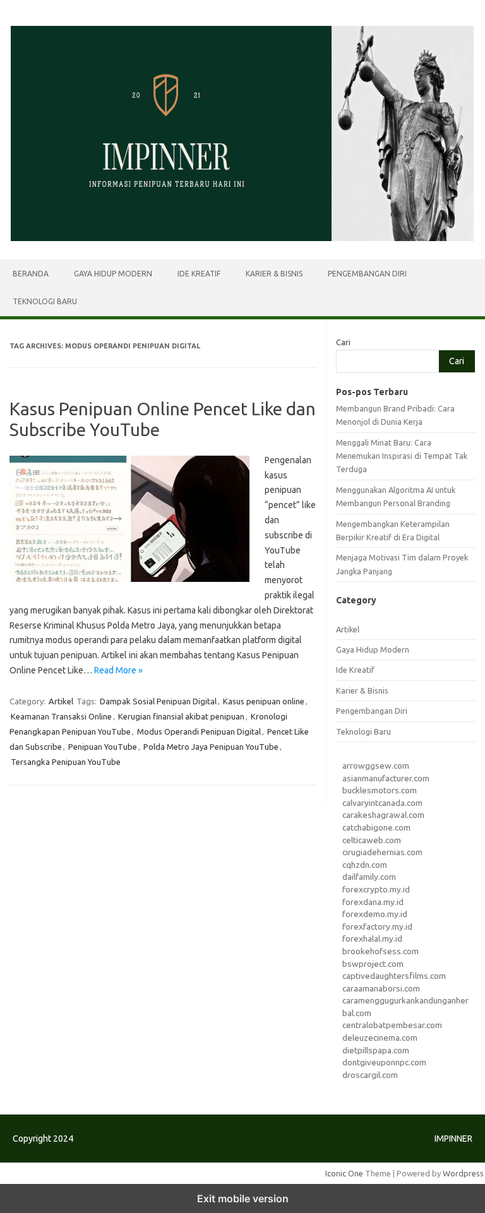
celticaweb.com (371, 840)
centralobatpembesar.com (392, 1025)
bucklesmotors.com (379, 790)
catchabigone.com (376, 827)
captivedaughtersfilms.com (394, 976)
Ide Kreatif (198, 273)
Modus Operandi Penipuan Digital (199, 731)
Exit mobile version (243, 1198)
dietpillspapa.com (375, 1050)
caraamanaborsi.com (381, 988)
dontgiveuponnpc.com (384, 1062)
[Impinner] (242, 238)
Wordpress (463, 1173)
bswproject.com (373, 964)
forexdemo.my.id (374, 914)
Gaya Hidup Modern (113, 273)
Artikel (61, 701)
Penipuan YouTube (102, 746)
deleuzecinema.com (379, 1038)
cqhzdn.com (364, 865)
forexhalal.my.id (372, 938)
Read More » (118, 670)
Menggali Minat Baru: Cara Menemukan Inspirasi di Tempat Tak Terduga (401, 456)
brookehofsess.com (380, 951)
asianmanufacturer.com (385, 778)
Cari (343, 342)
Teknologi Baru (45, 301)
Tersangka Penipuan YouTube (66, 761)
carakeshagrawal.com (383, 815)
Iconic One (344, 1173)
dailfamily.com (369, 877)
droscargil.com (370, 1075)
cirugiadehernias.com (382, 852)
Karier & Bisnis (274, 273)
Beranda (31, 273)
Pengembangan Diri (367, 273)
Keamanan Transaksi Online (61, 716)
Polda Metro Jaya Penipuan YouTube (210, 746)
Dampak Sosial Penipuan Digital (158, 701)
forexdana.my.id (373, 902)
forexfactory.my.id (377, 926)
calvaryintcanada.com (382, 803)
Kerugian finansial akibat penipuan (181, 716)
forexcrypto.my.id (376, 889)
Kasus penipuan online (263, 701)
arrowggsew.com (375, 765)
